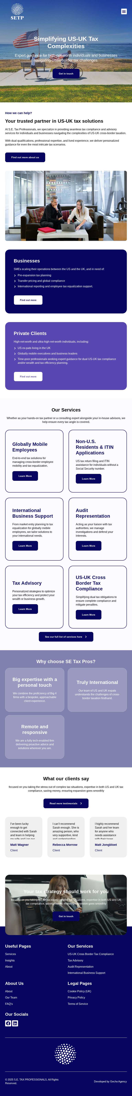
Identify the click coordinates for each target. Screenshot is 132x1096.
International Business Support (86, 972)
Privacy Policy (76, 997)
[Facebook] (8, 1023)
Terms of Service (78, 1003)
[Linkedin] (15, 1023)
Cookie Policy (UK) (79, 991)
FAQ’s (9, 1003)
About (8, 966)
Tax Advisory (75, 960)
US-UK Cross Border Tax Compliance (91, 954)
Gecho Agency (118, 1081)
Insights (10, 960)
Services (10, 954)
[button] (124, 11)
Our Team (11, 997)
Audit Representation (81, 966)
